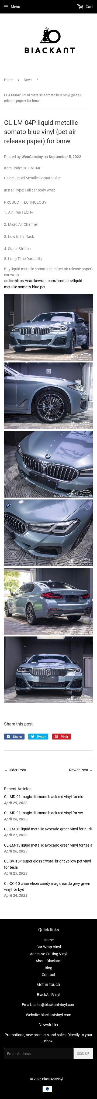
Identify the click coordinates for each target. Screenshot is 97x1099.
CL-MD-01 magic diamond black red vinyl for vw (43, 813)
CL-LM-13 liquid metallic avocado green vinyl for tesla (48, 845)
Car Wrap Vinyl (48, 947)
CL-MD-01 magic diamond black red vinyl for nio (43, 797)
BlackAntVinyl (52, 1079)
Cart (89, 7)
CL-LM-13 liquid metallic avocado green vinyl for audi (48, 829)
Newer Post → (81, 770)
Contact (48, 975)
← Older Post (15, 770)
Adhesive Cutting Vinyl (48, 954)
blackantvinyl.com (56, 1015)
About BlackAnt (49, 961)
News (28, 80)
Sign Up (83, 1054)
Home (8, 80)
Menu (15, 7)
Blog (48, 968)
